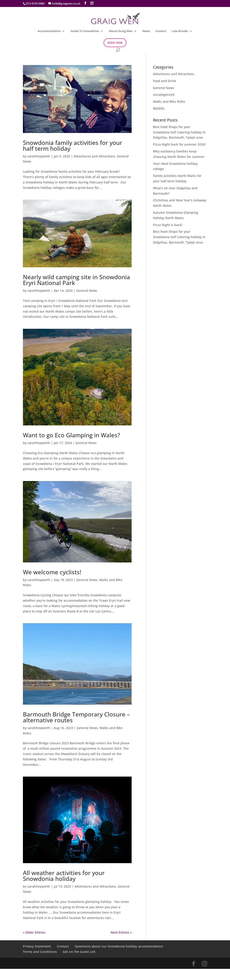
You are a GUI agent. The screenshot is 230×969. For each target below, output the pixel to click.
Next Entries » (121, 932)
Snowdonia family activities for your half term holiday (72, 145)
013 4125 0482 (35, 3)
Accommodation (49, 31)
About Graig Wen (121, 31)
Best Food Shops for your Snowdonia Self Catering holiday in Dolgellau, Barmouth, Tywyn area (179, 132)
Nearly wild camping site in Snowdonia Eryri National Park (76, 280)
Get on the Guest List (79, 951)
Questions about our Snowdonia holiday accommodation (119, 946)
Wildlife (158, 108)
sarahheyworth (38, 156)
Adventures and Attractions (94, 156)
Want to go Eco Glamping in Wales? (71, 435)
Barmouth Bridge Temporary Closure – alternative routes (76, 717)
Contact (160, 31)
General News (86, 290)
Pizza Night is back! (167, 225)
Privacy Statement (37, 946)
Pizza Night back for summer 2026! (179, 144)
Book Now (115, 43)
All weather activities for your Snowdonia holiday (64, 876)
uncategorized (164, 94)
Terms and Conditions (40, 951)
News (146, 31)
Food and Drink (164, 81)
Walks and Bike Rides (169, 101)
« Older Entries (34, 932)
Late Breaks (180, 31)
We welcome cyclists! (52, 572)
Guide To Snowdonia (85, 31)
